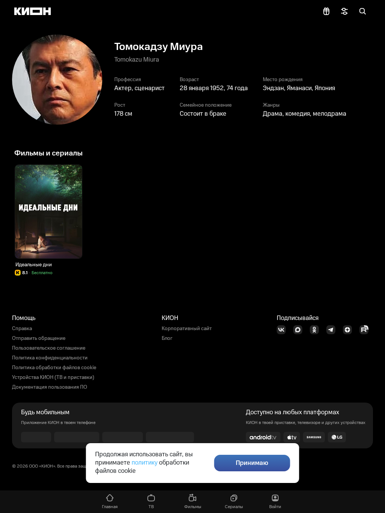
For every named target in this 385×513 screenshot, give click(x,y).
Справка (22, 328)
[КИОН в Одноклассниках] (316, 329)
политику (145, 462)
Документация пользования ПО (49, 387)
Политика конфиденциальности (50, 358)
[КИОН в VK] (283, 329)
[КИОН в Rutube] (366, 329)
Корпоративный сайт (187, 328)
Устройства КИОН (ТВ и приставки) (53, 377)
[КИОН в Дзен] (349, 329)
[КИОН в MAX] (300, 329)
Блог (167, 338)
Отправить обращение (38, 338)
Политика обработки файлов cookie (54, 367)
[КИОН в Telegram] (333, 329)
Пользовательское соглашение (48, 348)
